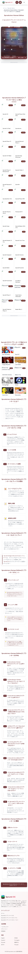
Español (3, 940)
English (3, 938)
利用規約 (3, 931)
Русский (3, 942)
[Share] (25, 57)
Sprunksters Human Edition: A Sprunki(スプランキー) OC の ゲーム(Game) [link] (14, 10)
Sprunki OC (7, 561)
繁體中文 (16, 942)
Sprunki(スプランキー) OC (7, 915)
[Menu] (24, 2)
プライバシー (4, 929)
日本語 (16, 938)
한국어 (2, 944)
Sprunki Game (11, 8)
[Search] (16, 2)
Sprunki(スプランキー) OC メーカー (9, 920)
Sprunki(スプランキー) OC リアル (9, 917)
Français (16, 944)
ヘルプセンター (5, 926)
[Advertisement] (14, 77)
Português (16, 940)
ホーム (4, 8)
